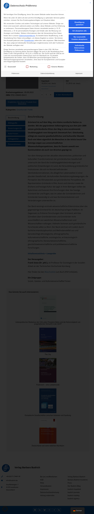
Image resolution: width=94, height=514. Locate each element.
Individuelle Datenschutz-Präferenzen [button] (79, 47)
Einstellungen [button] (29, 40)
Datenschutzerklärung (27, 36)
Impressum (79, 73)
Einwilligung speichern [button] (79, 23)
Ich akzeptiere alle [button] (79, 31)
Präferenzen (15, 73)
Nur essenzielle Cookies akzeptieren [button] (79, 38)
